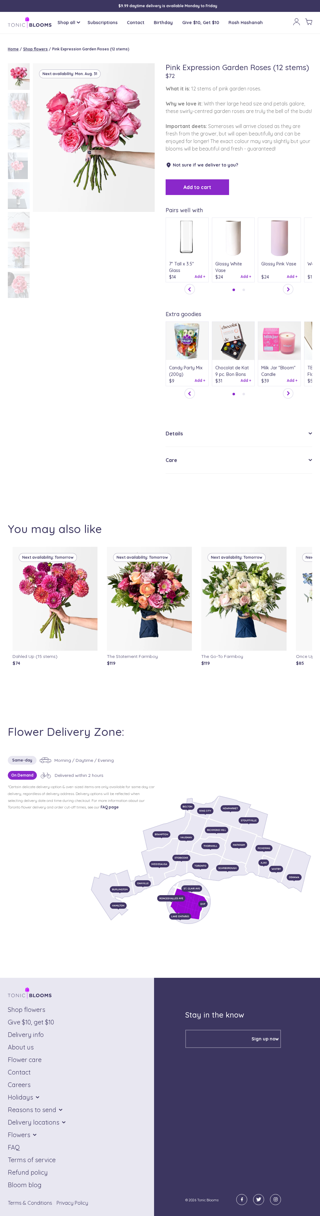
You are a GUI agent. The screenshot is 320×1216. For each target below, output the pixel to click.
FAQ (14, 1147)
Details (174, 433)
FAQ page (110, 807)
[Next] (288, 289)
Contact (135, 22)
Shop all (66, 22)
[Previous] (189, 289)
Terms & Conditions (30, 1203)
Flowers (19, 1135)
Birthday (163, 22)
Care (171, 460)
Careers (19, 1085)
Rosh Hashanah (245, 22)
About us (21, 1047)
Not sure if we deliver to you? (205, 165)
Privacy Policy (72, 1203)
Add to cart (197, 187)
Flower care (25, 1060)
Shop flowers (35, 49)
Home (13, 49)
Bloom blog (25, 1185)
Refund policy (28, 1172)
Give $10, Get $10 (200, 22)
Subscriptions (103, 22)
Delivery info (26, 1035)
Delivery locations (33, 1122)
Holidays (20, 1097)
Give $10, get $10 (31, 1022)
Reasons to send (32, 1110)
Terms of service (32, 1160)
